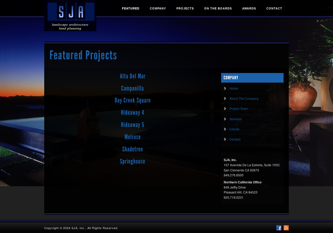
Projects (185, 8)
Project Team (238, 108)
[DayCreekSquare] (133, 100)
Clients (234, 129)
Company (158, 8)
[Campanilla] (132, 88)
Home (233, 88)
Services (235, 119)
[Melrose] (133, 137)
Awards (249, 8)
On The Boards (218, 8)
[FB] (278, 227)
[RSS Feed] (286, 227)
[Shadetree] (132, 149)
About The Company (244, 98)
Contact (274, 8)
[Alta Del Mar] (133, 76)
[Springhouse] (132, 161)
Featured (130, 8)
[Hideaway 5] (132, 125)
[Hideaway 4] (132, 112)
